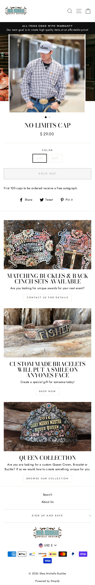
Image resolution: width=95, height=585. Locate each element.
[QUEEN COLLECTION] (47, 426)
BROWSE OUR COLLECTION (48, 478)
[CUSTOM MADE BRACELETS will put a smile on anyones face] (47, 332)
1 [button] (46, 117)
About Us (48, 502)
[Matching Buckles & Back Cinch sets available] (47, 244)
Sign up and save (47, 515)
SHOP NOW (47, 391)
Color (47, 150)
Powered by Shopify (47, 581)
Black (55, 158)
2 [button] (50, 118)
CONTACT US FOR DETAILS (47, 297)
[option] (47, 28)
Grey (39, 158)
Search (47, 494)
